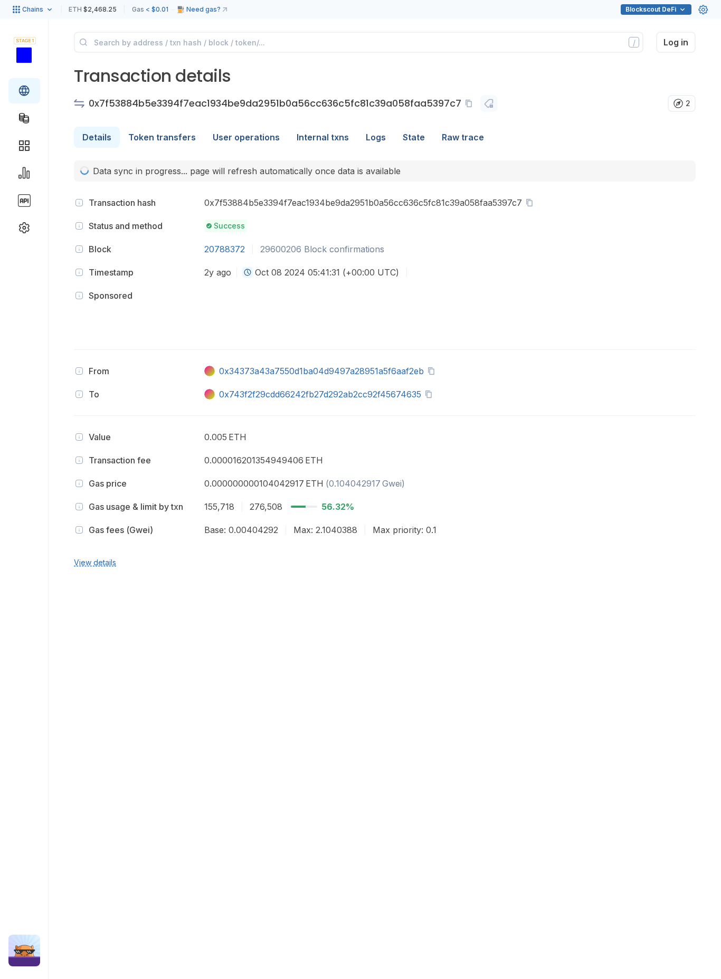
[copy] (471, 103)
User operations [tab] (246, 137)
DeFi (650, 9)
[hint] (79, 202)
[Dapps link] (24, 145)
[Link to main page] (24, 55)
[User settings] (703, 9)
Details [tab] (96, 137)
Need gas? (203, 9)
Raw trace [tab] (463, 137)
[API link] (24, 200)
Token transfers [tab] (162, 137)
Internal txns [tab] (323, 137)
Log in (675, 42)
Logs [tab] (376, 137)
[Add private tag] (488, 103)
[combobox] (247, 272)
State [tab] (414, 137)
